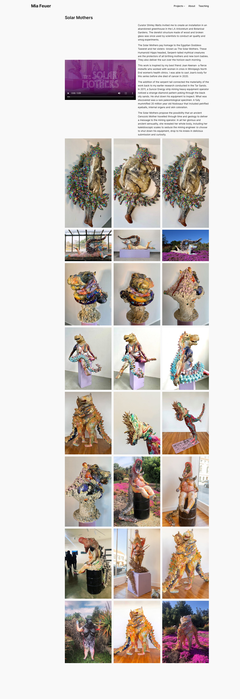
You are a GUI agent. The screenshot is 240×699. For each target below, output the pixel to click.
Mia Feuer (41, 5)
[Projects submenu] (184, 6)
